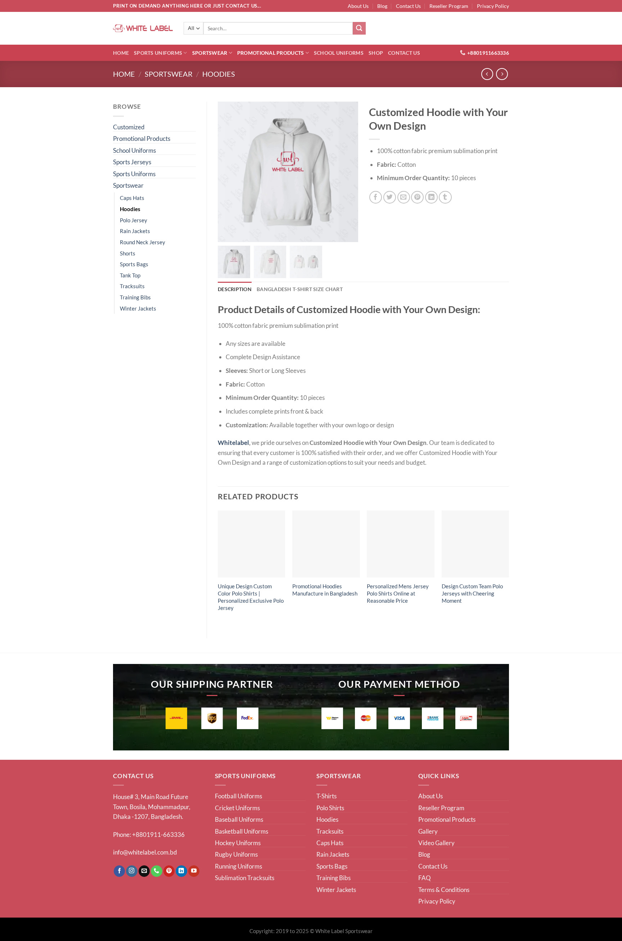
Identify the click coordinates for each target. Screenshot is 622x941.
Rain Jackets (135, 231)
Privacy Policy (493, 6)
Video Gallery (436, 843)
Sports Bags (134, 264)
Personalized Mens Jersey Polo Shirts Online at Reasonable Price (398, 593)
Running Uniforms (238, 866)
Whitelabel (233, 442)
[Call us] (156, 871)
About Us (358, 6)
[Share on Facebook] (375, 197)
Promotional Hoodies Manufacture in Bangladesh (324, 590)
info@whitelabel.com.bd (145, 852)
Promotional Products (270, 53)
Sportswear (209, 53)
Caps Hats (132, 198)
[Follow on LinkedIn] (181, 871)
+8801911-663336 (158, 834)
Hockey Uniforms (238, 843)
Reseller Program (448, 6)
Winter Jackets (138, 308)
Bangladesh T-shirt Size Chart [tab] (300, 289)
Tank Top (130, 275)
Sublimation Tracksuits (244, 878)
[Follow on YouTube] (194, 871)
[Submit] (359, 28)
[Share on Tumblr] (445, 197)
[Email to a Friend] (403, 197)
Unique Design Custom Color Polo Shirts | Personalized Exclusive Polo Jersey (251, 597)
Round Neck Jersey (142, 242)
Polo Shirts (330, 808)
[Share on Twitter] (389, 197)
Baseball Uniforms (239, 819)
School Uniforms (339, 53)
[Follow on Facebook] (119, 871)
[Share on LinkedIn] (431, 197)
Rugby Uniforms (236, 854)
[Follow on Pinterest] (169, 871)
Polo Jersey (133, 220)
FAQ (424, 878)
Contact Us (408, 6)
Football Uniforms (238, 796)
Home (121, 53)
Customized (129, 127)
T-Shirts (326, 796)
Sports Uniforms (158, 53)
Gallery (428, 831)
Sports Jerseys (132, 162)
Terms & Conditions (443, 889)
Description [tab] (235, 289)
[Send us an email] (144, 871)
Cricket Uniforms (237, 808)
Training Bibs (135, 297)
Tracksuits (132, 286)
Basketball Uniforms (241, 831)
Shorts (127, 253)
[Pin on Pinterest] (417, 197)
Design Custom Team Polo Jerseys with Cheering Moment (472, 593)
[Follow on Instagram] (132, 871)
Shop (376, 53)
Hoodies (218, 74)
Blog (382, 6)
